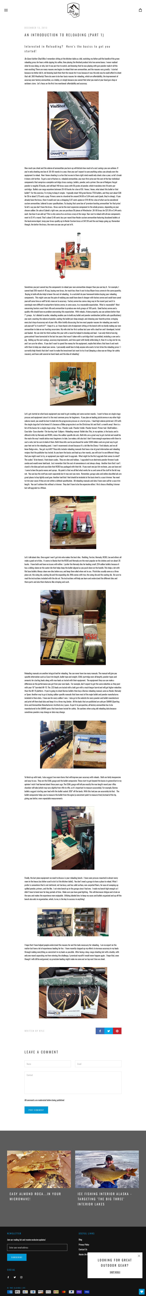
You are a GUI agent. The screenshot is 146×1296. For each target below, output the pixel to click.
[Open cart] (140, 10)
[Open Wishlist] (142, 1292)
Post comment (36, 1110)
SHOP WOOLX (115, 1272)
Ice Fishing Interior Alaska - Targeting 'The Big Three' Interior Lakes (105, 1198)
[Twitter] (15, 1277)
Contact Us (83, 1249)
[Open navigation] (6, 10)
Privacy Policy (84, 1244)
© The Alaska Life (16, 1288)
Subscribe (16, 1257)
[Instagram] (21, 1277)
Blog (80, 1239)
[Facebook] (8, 1277)
